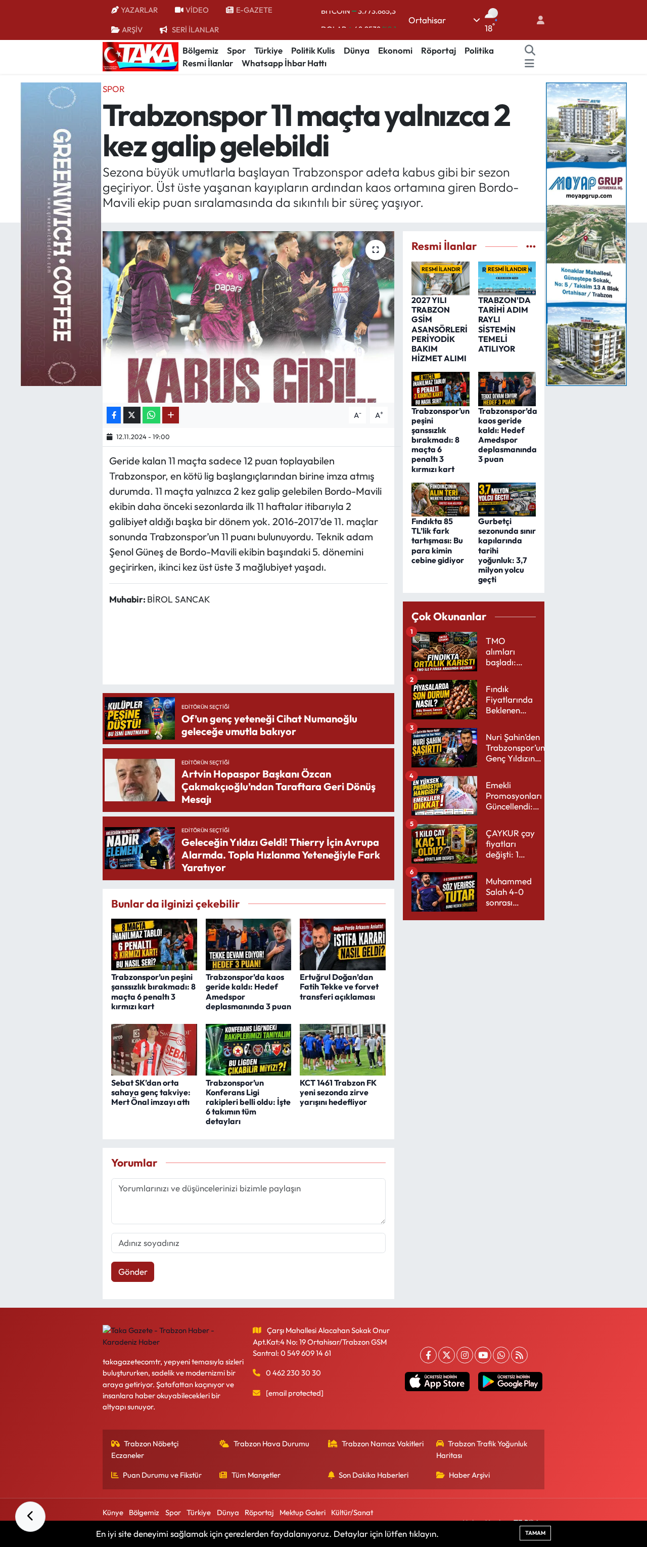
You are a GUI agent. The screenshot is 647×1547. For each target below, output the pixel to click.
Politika (479, 50)
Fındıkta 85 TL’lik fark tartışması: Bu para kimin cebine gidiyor (437, 540)
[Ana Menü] (529, 63)
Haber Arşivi (469, 1475)
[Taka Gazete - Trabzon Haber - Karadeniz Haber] (140, 55)
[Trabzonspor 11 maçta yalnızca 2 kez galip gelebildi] (248, 316)
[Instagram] (464, 1355)
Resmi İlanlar (207, 63)
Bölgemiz (200, 50)
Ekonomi (395, 50)
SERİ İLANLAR (195, 29)
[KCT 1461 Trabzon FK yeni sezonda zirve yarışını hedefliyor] (343, 1048)
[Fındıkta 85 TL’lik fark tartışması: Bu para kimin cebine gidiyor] (440, 498)
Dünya (356, 50)
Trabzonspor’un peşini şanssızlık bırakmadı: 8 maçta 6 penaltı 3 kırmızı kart (153, 991)
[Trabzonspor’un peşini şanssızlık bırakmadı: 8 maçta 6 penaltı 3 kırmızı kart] (154, 943)
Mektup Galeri (303, 1512)
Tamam (535, 1532)
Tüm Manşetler (256, 1475)
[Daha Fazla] (170, 415)
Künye (113, 1512)
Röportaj (438, 50)
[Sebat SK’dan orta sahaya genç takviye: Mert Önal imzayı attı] (154, 1048)
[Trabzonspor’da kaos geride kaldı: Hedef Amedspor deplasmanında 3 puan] (249, 943)
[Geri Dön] (30, 1516)
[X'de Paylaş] (132, 415)
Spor (236, 50)
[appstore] (437, 1381)
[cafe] (60, 233)
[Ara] (530, 50)
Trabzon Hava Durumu (271, 1443)
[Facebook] (428, 1355)
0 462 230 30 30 (293, 1373)
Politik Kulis (313, 50)
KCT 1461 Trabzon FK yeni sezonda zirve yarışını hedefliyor (338, 1092)
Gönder (133, 1271)
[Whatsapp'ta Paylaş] (151, 415)
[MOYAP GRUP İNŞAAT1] (586, 233)
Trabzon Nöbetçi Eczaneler (145, 1449)
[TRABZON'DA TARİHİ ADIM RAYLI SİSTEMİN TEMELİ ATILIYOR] (507, 277)
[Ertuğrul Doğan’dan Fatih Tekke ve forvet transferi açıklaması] (343, 943)
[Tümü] (531, 246)
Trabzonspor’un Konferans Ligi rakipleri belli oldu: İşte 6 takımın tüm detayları (248, 1102)
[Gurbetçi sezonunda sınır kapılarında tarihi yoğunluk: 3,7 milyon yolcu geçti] (507, 498)
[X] (446, 1355)
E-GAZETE (254, 10)
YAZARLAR (139, 10)
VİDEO (197, 10)
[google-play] (510, 1381)
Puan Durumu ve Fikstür (162, 1475)
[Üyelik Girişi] (536, 20)
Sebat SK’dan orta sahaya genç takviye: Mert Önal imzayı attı (151, 1092)
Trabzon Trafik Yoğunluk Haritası (482, 1449)
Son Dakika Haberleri (373, 1475)
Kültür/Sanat (352, 1512)
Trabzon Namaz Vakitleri (383, 1443)
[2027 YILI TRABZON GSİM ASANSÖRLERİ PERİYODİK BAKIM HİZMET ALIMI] (440, 277)
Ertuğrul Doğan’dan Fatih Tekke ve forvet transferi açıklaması (339, 986)
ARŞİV (132, 29)
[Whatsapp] (501, 1355)
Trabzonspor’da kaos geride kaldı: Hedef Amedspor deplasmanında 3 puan (248, 991)
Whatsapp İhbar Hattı (284, 63)
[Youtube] (483, 1355)
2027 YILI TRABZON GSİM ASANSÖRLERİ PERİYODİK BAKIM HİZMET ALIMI (439, 329)
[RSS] (519, 1355)
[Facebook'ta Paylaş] (114, 415)
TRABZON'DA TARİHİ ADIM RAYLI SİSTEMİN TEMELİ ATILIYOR (504, 324)
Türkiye (268, 50)
